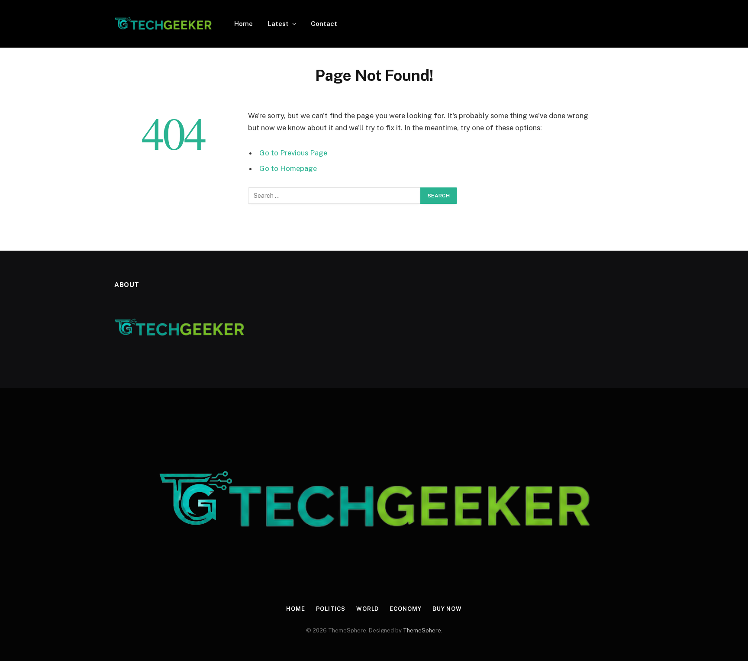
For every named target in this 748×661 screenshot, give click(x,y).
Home (243, 23)
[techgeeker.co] (163, 24)
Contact (324, 23)
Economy (405, 609)
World (367, 609)
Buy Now (447, 609)
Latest (278, 23)
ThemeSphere (422, 630)
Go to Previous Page (293, 152)
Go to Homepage (288, 168)
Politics (330, 609)
